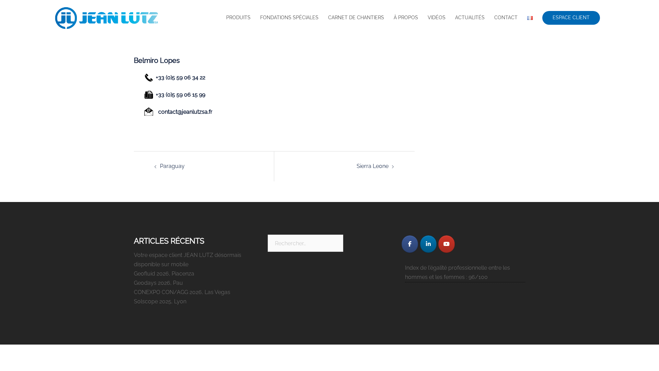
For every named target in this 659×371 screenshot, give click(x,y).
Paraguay (172, 166)
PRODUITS (238, 17)
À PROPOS (406, 17)
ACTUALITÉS (470, 17)
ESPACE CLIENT (571, 17)
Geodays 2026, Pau (158, 283)
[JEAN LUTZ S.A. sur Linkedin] (428, 244)
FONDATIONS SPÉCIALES (289, 17)
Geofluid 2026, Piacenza (164, 273)
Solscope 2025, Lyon (160, 301)
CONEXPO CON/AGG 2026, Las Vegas (182, 292)
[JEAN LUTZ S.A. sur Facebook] (410, 244)
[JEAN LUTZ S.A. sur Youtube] (446, 244)
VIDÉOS (437, 17)
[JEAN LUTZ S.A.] (106, 18)
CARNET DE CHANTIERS (356, 17)
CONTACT (506, 17)
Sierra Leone (373, 166)
